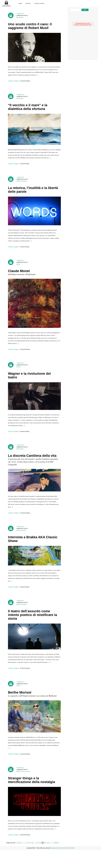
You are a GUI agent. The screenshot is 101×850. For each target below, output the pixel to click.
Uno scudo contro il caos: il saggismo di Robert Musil (30, 26)
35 (40, 842)
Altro (19, 181)
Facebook (60, 848)
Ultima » (56, 842)
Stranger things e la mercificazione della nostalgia (31, 780)
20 (29, 842)
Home (20, 3)
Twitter (66, 848)
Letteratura (21, 17)
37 (45, 842)
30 (32, 842)
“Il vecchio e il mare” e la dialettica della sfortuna (27, 107)
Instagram (53, 848)
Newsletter (72, 848)
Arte (19, 264)
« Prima (18, 842)
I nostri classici (39, 3)
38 (48, 842)
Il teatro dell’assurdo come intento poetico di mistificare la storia (32, 614)
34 (37, 842)
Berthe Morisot (19, 692)
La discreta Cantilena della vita (32, 455)
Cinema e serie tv (25, 771)
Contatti (28, 3)
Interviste (23, 530)
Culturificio (6, 3)
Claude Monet (19, 271)
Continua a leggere (13, 81)
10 (27, 842)
